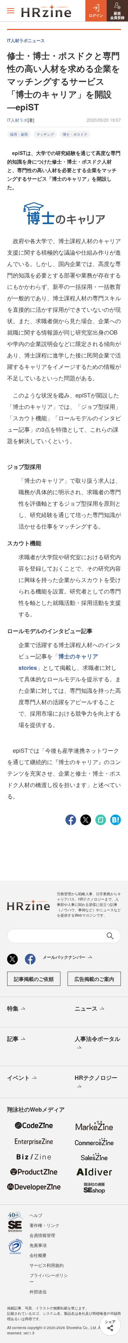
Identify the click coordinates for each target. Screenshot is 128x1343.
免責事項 (38, 1245)
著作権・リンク (44, 1225)
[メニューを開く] (10, 10)
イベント (18, 1077)
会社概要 (38, 1255)
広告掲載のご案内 (94, 978)
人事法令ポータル (97, 1038)
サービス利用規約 (47, 1265)
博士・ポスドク (75, 134)
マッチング (45, 134)
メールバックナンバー (64, 957)
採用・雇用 (19, 134)
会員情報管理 (42, 1235)
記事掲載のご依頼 (34, 978)
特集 (12, 1008)
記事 (12, 1038)
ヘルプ (36, 1215)
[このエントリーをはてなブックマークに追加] (115, 819)
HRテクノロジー (96, 1077)
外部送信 (38, 1291)
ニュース (86, 1008)
